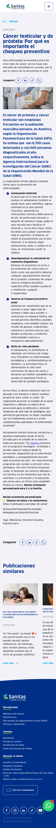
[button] (49, 6)
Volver (13, 21)
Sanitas (35, 443)
